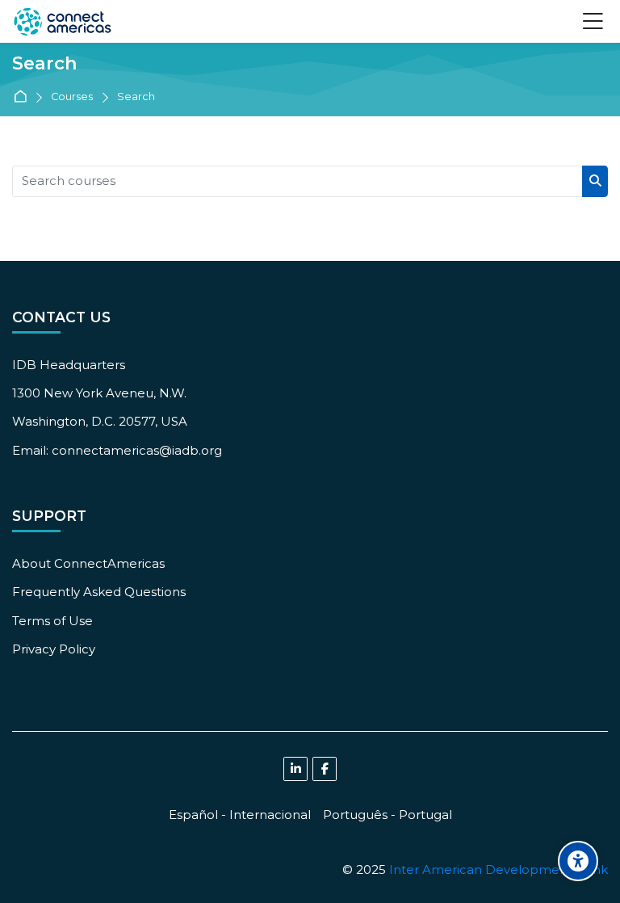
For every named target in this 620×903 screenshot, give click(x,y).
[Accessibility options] (578, 861)
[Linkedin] (295, 769)
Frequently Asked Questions (99, 591)
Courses (72, 97)
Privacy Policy (53, 649)
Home (23, 97)
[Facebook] (324, 769)
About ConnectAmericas (88, 563)
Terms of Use (52, 620)
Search (136, 97)
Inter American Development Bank (498, 869)
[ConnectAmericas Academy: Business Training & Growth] (62, 21)
